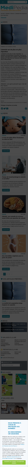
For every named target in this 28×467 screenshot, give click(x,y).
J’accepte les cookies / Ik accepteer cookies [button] (14, 462)
